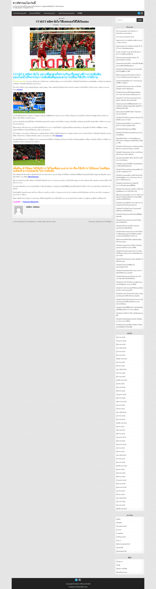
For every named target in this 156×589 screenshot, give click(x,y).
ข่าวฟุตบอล (119, 533)
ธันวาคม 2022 (120, 376)
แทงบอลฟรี (119, 547)
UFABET (63, 18)
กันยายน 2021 (120, 430)
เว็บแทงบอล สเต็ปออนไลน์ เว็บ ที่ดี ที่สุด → (100, 221)
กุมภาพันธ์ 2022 (121, 412)
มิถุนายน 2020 (121, 483)
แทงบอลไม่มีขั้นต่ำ (34, 13)
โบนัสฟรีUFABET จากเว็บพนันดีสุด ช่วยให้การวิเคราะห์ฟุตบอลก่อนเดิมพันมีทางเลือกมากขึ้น (129, 141)
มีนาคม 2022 (120, 409)
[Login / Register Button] (139, 13)
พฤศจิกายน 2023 (121, 359)
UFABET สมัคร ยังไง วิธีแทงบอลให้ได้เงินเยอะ (62, 21)
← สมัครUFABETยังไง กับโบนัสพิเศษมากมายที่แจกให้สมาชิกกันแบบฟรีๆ (34, 221)
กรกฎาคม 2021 (121, 437)
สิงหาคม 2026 (120, 337)
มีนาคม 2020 (120, 494)
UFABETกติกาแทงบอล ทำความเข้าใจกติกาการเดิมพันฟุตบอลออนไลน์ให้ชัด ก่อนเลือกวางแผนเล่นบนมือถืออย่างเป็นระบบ (129, 234)
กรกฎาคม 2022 (121, 394)
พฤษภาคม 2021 (121, 444)
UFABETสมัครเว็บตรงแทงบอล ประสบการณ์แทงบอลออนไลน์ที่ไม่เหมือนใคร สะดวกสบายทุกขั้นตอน (129, 302)
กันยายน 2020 (120, 473)
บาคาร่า (118, 540)
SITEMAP (80, 13)
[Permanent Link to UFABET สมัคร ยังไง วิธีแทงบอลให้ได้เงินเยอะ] (62, 49)
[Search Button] (142, 13)
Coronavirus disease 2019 (125, 37)
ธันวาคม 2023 (120, 355)
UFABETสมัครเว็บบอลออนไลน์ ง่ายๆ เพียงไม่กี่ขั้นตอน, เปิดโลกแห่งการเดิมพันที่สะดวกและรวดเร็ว (129, 253)
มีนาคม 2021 (120, 451)
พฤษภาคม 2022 (121, 401)
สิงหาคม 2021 (120, 433)
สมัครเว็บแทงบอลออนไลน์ (66, 13)
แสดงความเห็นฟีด (121, 568)
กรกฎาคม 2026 (121, 341)
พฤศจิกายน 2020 (121, 466)
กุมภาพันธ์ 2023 (121, 369)
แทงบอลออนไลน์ (121, 551)
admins (57, 25)
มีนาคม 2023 (120, 366)
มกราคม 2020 (120, 501)
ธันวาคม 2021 (120, 419)
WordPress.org (121, 572)
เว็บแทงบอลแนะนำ (49, 13)
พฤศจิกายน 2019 (121, 509)
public (118, 519)
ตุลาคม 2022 (120, 383)
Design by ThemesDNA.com (78, 587)
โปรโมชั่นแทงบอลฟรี (19, 13)
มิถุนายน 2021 (120, 441)
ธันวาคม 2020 (120, 462)
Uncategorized (121, 526)
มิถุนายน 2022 (120, 398)
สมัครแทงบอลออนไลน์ (123, 544)
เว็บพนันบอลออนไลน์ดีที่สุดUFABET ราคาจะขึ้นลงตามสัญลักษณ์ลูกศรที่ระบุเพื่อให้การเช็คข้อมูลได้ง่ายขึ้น (129, 106)
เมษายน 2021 (120, 448)
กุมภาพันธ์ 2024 (121, 348)
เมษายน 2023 (120, 362)
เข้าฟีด (118, 565)
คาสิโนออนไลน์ (121, 537)
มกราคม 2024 (120, 351)
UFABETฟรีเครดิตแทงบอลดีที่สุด (126, 129)
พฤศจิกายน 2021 (121, 423)
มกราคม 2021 (120, 459)
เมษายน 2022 (120, 405)
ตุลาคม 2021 (120, 426)
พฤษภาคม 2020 (121, 487)
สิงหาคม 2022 (120, 391)
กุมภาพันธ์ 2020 (121, 498)
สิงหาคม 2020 (120, 476)
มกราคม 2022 (120, 416)
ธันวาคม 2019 (120, 505)
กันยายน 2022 (120, 387)
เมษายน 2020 (120, 491)
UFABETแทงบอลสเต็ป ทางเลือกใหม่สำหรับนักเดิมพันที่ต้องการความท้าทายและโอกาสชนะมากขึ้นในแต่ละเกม (129, 177)
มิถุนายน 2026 (120, 344)
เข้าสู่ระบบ (119, 561)
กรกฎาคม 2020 (121, 480)
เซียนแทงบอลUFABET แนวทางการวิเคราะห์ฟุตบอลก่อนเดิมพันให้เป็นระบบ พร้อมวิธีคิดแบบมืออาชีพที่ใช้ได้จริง (129, 197)
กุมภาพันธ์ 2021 (121, 455)
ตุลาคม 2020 (120, 469)
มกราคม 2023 (120, 373)
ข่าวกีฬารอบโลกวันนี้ (24, 3)
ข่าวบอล (118, 530)
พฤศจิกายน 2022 (121, 380)
